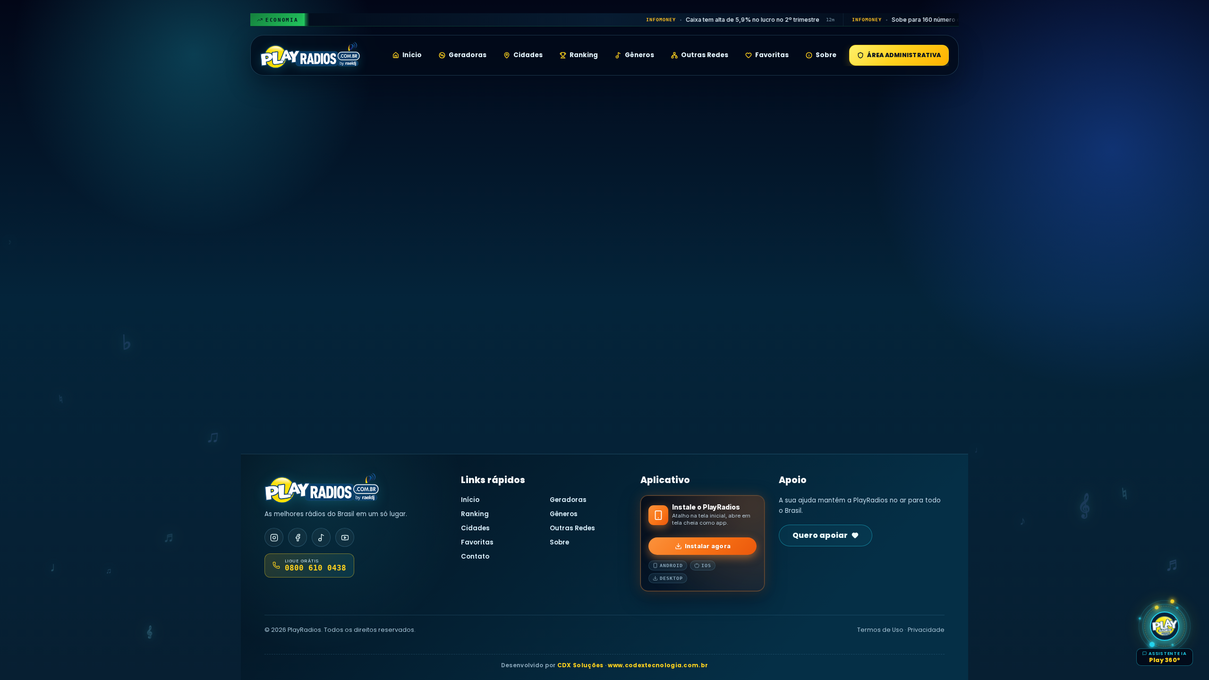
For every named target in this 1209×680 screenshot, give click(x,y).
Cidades (528, 55)
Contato (475, 556)
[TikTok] (321, 537)
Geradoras (467, 55)
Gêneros (639, 55)
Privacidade (926, 630)
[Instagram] (273, 537)
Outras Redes (704, 55)
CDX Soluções (580, 665)
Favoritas (772, 55)
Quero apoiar (820, 535)
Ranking (584, 55)
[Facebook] (297, 537)
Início (412, 55)
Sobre (826, 55)
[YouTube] (344, 537)
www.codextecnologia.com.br (658, 665)
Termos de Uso (880, 630)
